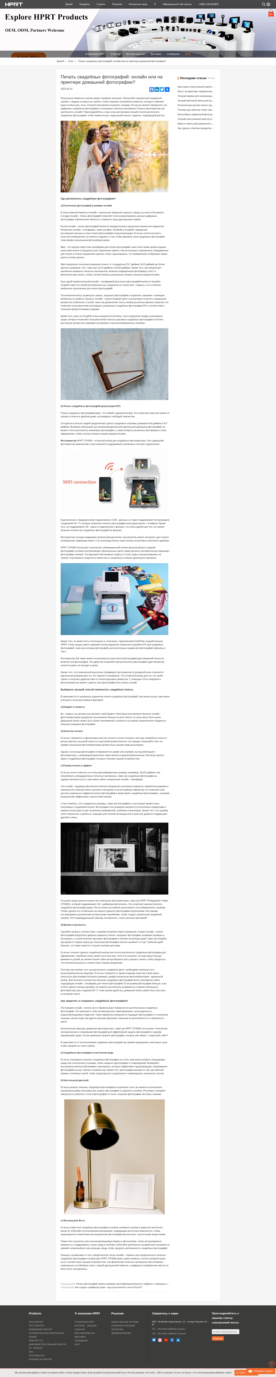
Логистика (117, 1329)
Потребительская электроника (46, 1333)
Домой (68, 4)
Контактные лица (138, 4)
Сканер (33, 1337)
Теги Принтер (36, 1325)
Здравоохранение (121, 1333)
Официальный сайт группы (177, 4)
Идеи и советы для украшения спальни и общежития (206, 123)
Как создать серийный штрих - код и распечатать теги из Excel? (108, 1287)
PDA (31, 1352)
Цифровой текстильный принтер (47, 1344)
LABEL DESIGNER (209, 4)
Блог (188, 54)
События (115, 54)
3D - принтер (36, 1348)
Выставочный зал (135, 54)
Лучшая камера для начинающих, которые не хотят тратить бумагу (213, 96)
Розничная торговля (123, 1325)
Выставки (156, 54)
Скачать (101, 4)
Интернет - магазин (86, 1325)
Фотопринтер (36, 1355)
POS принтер (36, 1322)
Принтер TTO (36, 1340)
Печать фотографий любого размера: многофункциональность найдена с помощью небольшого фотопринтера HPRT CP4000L (144, 1284)
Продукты (84, 4)
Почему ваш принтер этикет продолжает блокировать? (207, 110)
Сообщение (173, 54)
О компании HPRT (95, 54)
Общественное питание (125, 1322)
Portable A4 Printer (40, 1359)
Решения (117, 4)
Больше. (210, 78)
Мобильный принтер (40, 1329)
